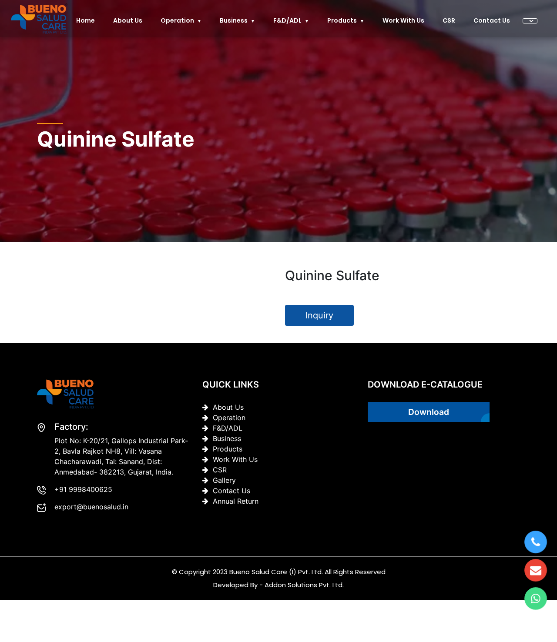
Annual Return (235, 501)
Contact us (491, 20)
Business (234, 20)
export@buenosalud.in (91, 506)
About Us (228, 407)
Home (85, 20)
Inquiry (319, 315)
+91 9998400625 (83, 489)
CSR (449, 20)
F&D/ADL (287, 20)
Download (428, 412)
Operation (177, 20)
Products (342, 20)
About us (127, 20)
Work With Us (403, 20)
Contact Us (231, 490)
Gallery (224, 480)
